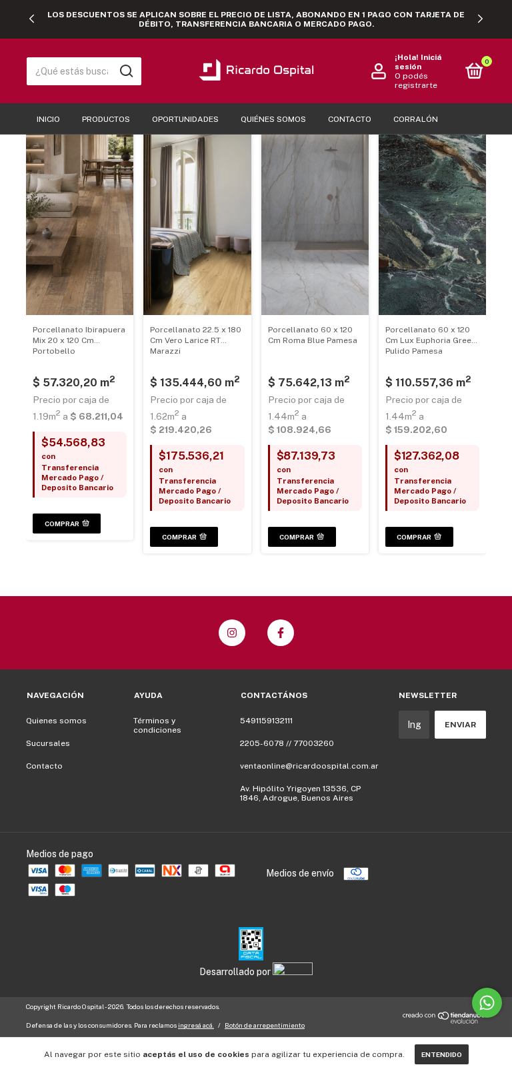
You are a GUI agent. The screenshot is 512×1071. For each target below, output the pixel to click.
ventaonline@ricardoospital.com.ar (309, 766)
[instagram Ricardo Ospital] (232, 632)
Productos (106, 119)
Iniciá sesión (418, 62)
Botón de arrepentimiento (265, 1025)
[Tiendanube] (444, 1020)
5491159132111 (266, 720)
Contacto (349, 119)
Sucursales (48, 743)
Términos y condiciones (157, 725)
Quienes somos (56, 720)
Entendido (441, 1054)
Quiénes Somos (273, 119)
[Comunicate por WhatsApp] (487, 1003)
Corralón (415, 119)
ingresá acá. (196, 1025)
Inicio (48, 119)
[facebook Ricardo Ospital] (280, 632)
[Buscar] (126, 71)
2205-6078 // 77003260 (287, 743)
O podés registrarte (416, 80)
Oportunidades (185, 119)
